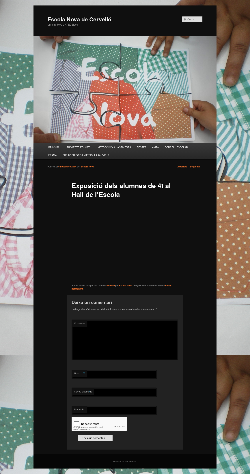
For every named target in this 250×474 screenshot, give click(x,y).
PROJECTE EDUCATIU (79, 147)
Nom (79, 373)
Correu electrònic (83, 391)
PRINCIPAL (54, 147)
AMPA (155, 147)
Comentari (79, 323)
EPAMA (52, 155)
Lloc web (78, 409)
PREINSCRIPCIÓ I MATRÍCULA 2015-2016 (86, 155)
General (111, 285)
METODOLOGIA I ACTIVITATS (114, 147)
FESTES (141, 147)
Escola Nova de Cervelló (79, 19)
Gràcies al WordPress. (125, 461)
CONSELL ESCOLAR (176, 147)
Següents (196, 166)
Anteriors (181, 166)
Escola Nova (87, 166)
